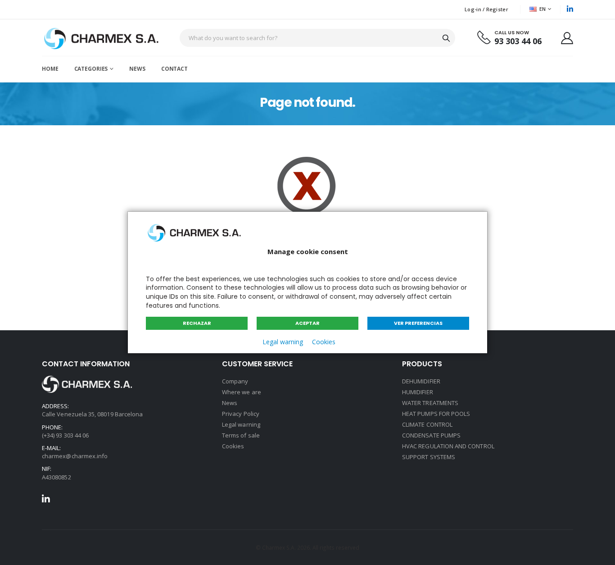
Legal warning (282, 341)
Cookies (323, 341)
